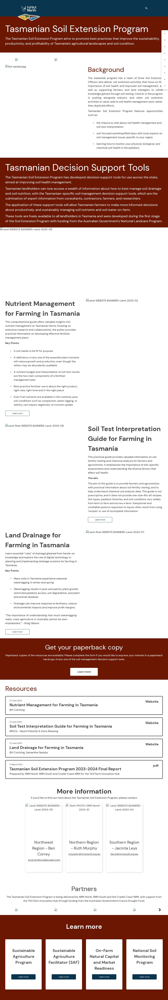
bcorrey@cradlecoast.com (44, 860)
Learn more (17, 413)
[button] (159, 909)
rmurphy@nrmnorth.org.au (84, 854)
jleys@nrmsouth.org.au (124, 854)
